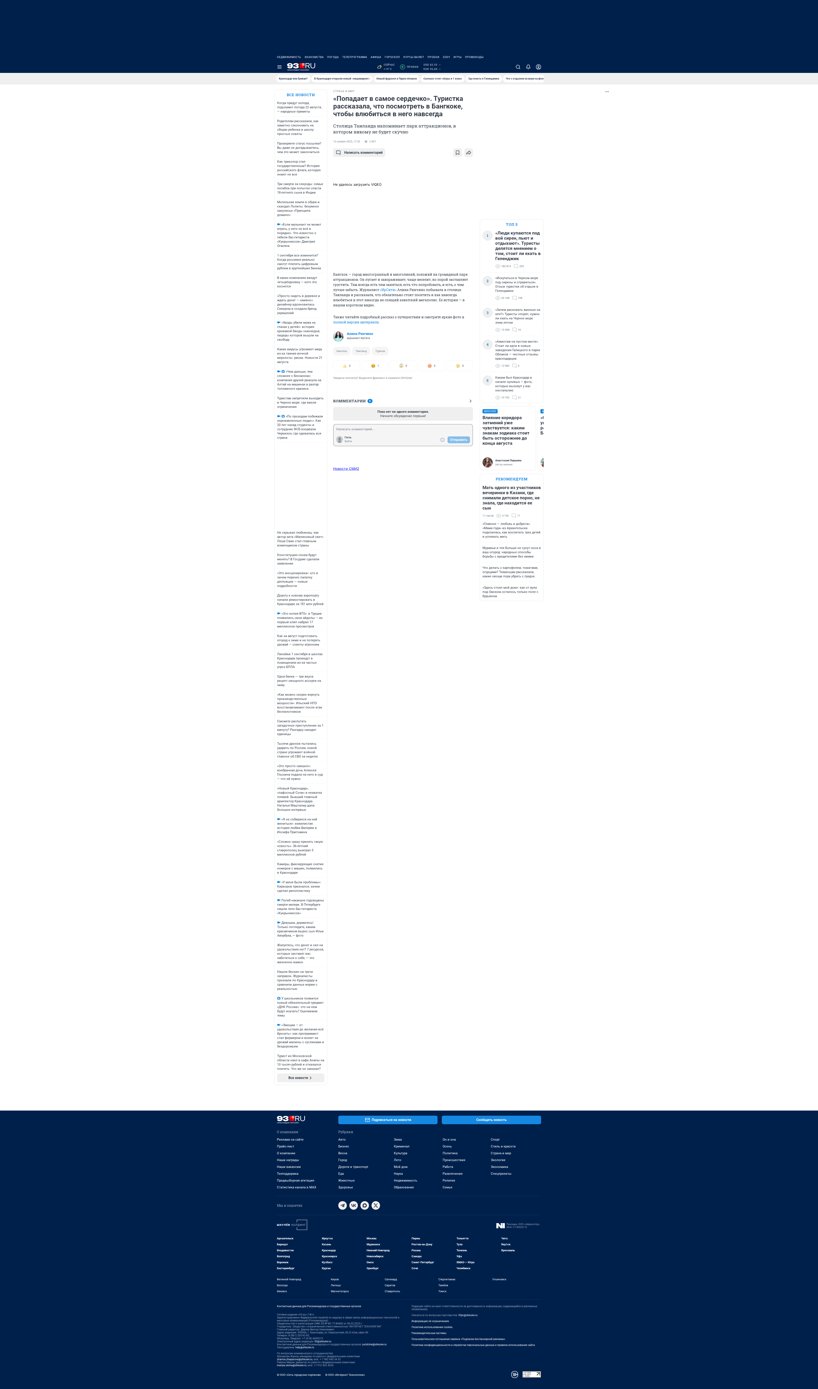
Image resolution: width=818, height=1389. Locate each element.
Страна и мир (501, 1153)
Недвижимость (289, 57)
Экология (498, 1160)
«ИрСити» (388, 289)
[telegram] (342, 1205)
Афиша (376, 57)
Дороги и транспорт (353, 1167)
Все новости (301, 94)
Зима (398, 1139)
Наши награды (288, 1160)
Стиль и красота (503, 1146)
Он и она (449, 1139)
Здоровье (345, 1187)
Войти (348, 441)
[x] (376, 1205)
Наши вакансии (289, 1167)
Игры (458, 57)
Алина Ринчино (360, 334)
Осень (447, 1146)
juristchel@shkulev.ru (374, 1344)
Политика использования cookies (432, 1327)
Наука (398, 1174)
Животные (346, 1180)
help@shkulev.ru (304, 1347)
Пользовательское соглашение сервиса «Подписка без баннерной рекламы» (458, 1339)
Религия (449, 1180)
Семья (447, 1187)
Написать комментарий (363, 153)
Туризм (380, 351)
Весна (342, 1153)
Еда (341, 1174)
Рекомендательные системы (429, 1333)
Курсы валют (413, 57)
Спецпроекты (501, 1174)
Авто (342, 1139)
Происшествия (454, 1160)
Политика (450, 1153)
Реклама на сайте (290, 1139)
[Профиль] (538, 67)
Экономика (499, 1167)
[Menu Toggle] (279, 67)
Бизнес (343, 1146)
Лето (397, 1160)
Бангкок (342, 351)
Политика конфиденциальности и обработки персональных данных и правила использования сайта (473, 1345)
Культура (400, 1153)
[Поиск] (518, 67)
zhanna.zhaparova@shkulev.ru (295, 1359)
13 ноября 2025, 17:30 (346, 141)
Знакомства (314, 57)
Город (342, 1160)
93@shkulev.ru (322, 1341)
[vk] (353, 1205)
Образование (404, 1187)
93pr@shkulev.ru (468, 1315)
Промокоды (474, 57)
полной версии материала (356, 322)
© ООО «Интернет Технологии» (345, 1374)
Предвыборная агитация (295, 1180)
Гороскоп (392, 57)
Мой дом (401, 1167)
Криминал (401, 1146)
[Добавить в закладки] (457, 152)
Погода (333, 57)
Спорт (495, 1139)
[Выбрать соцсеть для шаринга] (468, 152)
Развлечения (452, 1174)
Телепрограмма (354, 57)
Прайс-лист (285, 1146)
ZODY (446, 57)
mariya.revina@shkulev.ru (292, 1365)
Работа (448, 1167)
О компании (286, 1153)
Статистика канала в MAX (296, 1187)
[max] (364, 1205)
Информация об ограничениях (430, 1321)
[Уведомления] (528, 67)
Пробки (433, 57)
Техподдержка (287, 1174)
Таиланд (361, 351)
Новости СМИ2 (346, 468)
